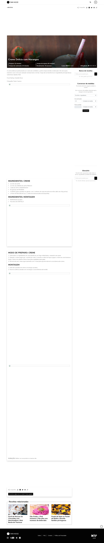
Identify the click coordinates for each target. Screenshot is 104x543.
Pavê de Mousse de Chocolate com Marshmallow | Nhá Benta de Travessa (15, 519)
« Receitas (10, 7)
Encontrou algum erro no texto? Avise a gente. (20, 494)
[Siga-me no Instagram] (8, 538)
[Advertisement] (52, 22)
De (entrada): (78, 99)
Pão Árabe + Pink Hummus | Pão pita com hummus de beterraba (39, 518)
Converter (85, 110)
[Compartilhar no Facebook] (89, 7)
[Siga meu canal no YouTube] (12, 538)
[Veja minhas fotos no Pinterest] (16, 538)
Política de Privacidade (60, 535)
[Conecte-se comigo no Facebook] (20, 538)
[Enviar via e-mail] (94, 7)
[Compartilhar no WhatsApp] (86, 7)
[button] (96, 7)
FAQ (44, 535)
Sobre (39, 535)
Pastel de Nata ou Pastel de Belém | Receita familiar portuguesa (60, 518)
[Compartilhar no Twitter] (91, 7)
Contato (50, 535)
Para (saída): (78, 105)
